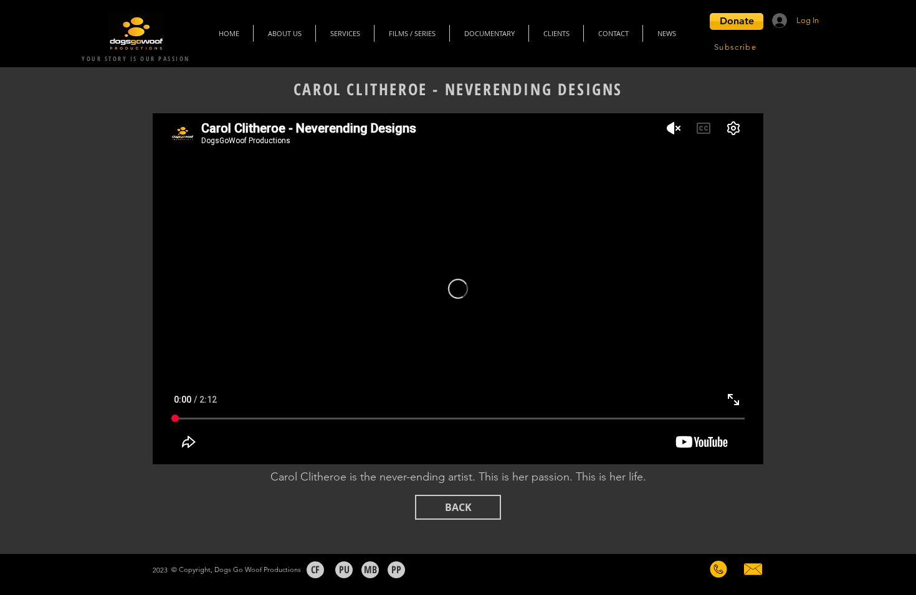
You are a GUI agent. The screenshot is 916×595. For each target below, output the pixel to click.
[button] (736, 21)
